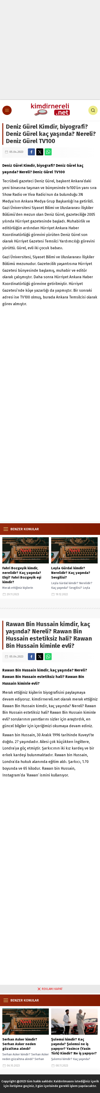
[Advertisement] (50, 50)
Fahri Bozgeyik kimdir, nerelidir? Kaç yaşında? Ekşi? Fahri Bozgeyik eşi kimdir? (21, 575)
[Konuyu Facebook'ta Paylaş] (31, 151)
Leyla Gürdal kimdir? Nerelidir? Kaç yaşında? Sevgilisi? (70, 572)
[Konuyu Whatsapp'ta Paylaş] (48, 151)
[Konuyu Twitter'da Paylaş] (39, 151)
